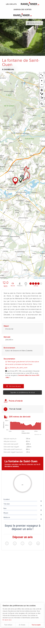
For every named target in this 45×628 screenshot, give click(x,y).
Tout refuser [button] (8, 625)
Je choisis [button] (22, 625)
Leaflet (36, 278)
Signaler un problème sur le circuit (22, 392)
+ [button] (41, 80)
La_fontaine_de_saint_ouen (17, 368)
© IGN (43, 278)
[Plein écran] (42, 75)
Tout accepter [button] (36, 625)
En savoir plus (7, 620)
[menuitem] (11, 4)
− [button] (41, 84)
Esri (40, 278)
